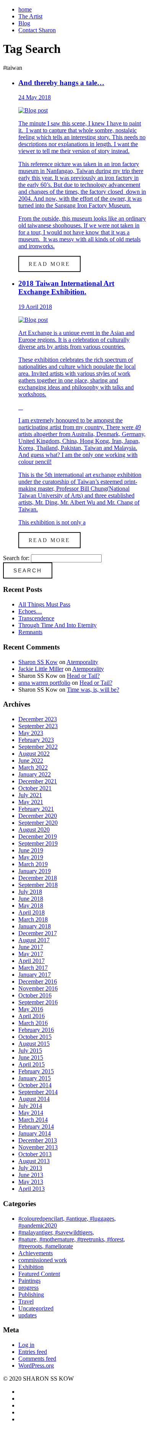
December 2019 (37, 836)
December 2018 (37, 878)
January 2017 (34, 974)
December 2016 (37, 981)
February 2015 (36, 1071)
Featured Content (39, 1274)
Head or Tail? (83, 675)
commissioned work (42, 1260)
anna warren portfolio (44, 682)
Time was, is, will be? (93, 689)
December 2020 (37, 816)
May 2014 (30, 1112)
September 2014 (38, 1092)
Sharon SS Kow (38, 662)
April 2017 (31, 961)
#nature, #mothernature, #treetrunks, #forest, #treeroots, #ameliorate (71, 1242)
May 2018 (30, 905)
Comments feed (37, 1358)
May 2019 (30, 857)
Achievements (35, 1253)
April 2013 (31, 1188)
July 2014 (30, 1106)
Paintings (29, 1280)
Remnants (30, 632)
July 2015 (30, 1050)
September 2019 (38, 843)
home (25, 9)
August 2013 (34, 1161)
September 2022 (38, 746)
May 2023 (30, 733)
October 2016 (35, 995)
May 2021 (30, 802)
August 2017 (34, 940)
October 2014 (35, 1085)
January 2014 (34, 1133)
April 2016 (31, 1016)
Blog (24, 23)
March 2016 (33, 1023)
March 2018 (33, 919)
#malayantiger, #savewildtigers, (56, 1232)
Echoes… (30, 611)
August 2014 (34, 1099)
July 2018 (30, 891)
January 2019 (34, 871)
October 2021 (35, 788)
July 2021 (30, 795)
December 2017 (37, 933)
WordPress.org (36, 1365)
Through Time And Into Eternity (57, 625)
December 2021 (37, 781)
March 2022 (33, 767)
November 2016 (38, 988)
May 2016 (30, 1009)
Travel (26, 1301)
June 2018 (30, 898)
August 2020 (34, 829)
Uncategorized (35, 1308)
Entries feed (32, 1351)
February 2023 (36, 740)
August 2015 (34, 1043)
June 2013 (30, 1175)
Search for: (16, 558)
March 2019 (33, 864)
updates (27, 1315)
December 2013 (37, 1140)
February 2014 (36, 1126)
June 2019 (30, 850)
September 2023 (38, 726)
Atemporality (82, 662)
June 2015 (30, 1057)
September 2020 (38, 822)
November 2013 (38, 1147)
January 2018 (34, 926)
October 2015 (35, 1036)
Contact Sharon (37, 30)
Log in (26, 1345)
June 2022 (30, 760)
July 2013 (30, 1168)
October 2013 (35, 1154)
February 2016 (36, 1030)
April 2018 (31, 912)
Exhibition (31, 1267)
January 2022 (34, 774)
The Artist (30, 16)
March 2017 (33, 967)
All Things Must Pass (44, 604)
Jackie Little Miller (40, 669)
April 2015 (31, 1064)
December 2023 (37, 719)
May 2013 (30, 1181)
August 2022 (34, 753)
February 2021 (36, 809)
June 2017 (30, 947)
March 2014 (33, 1119)
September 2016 (38, 1002)
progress (28, 1287)
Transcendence (36, 618)
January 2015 (34, 1078)
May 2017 (30, 954)
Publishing (31, 1294)
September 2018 (38, 885)
